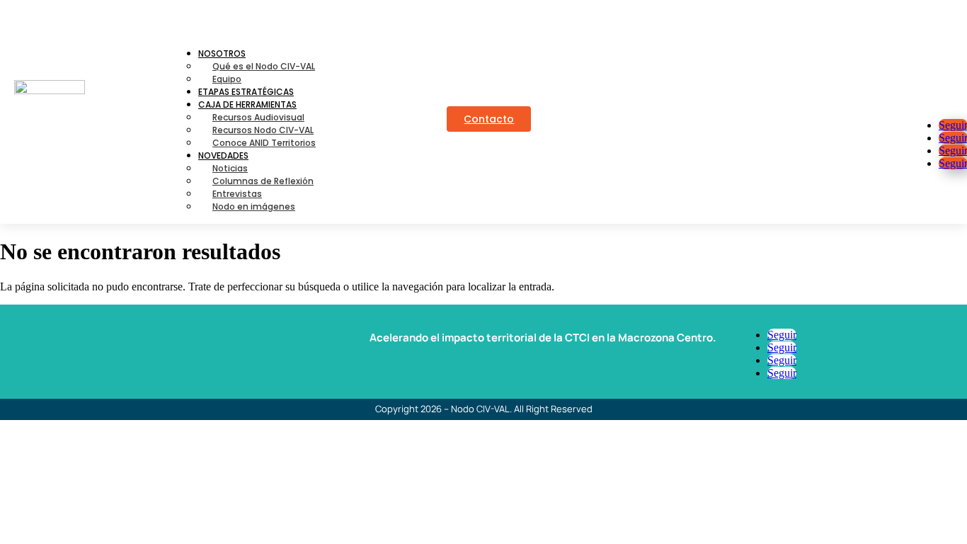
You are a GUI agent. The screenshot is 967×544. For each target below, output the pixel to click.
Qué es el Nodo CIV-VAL (263, 66)
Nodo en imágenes (253, 206)
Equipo (226, 79)
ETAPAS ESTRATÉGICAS (246, 92)
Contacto (489, 119)
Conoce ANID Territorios (264, 143)
